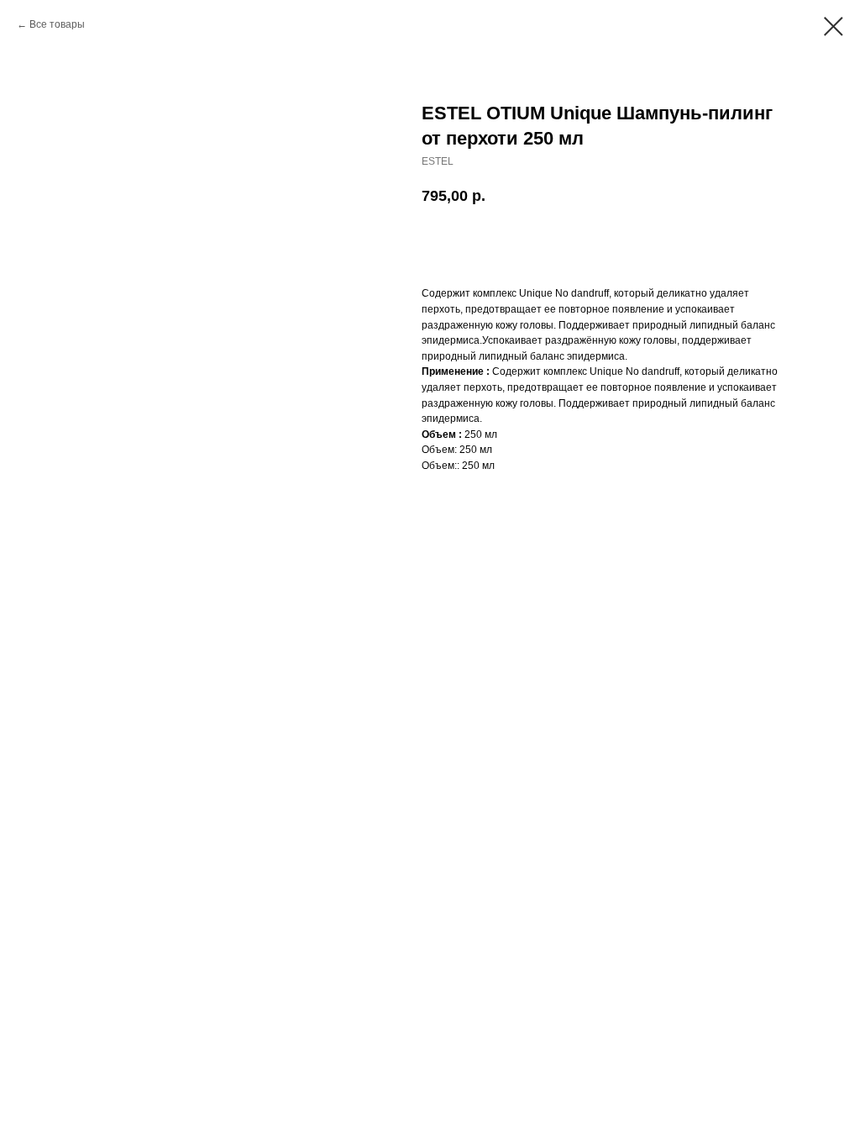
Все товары (57, 24)
